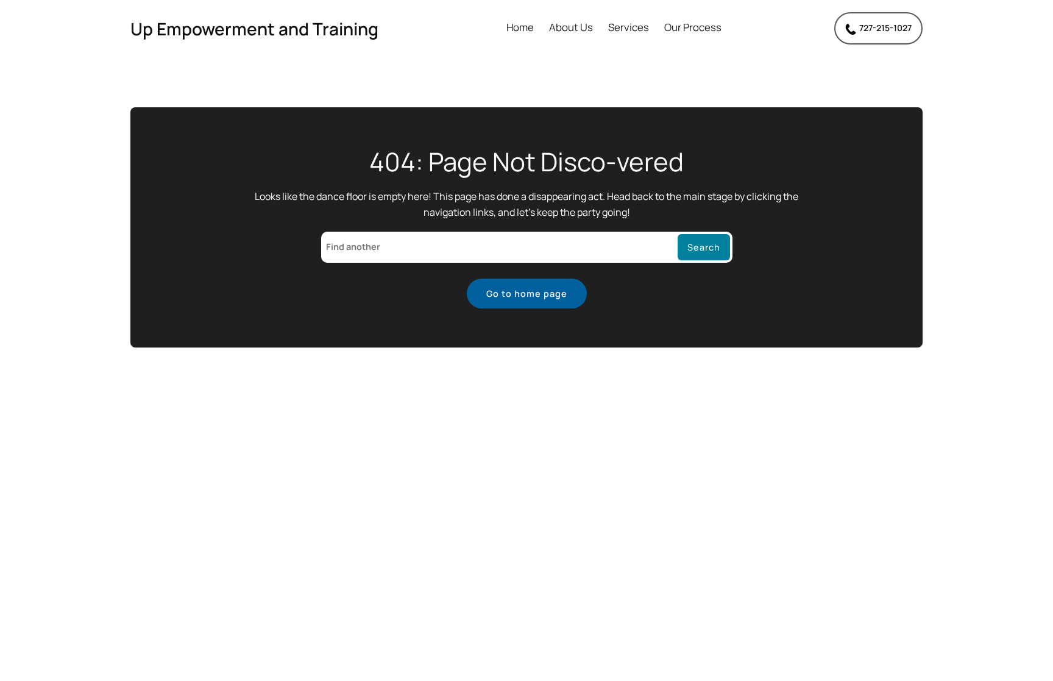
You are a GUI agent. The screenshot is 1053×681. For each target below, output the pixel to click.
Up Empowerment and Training (254, 28)
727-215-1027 (885, 28)
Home (520, 27)
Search (703, 247)
